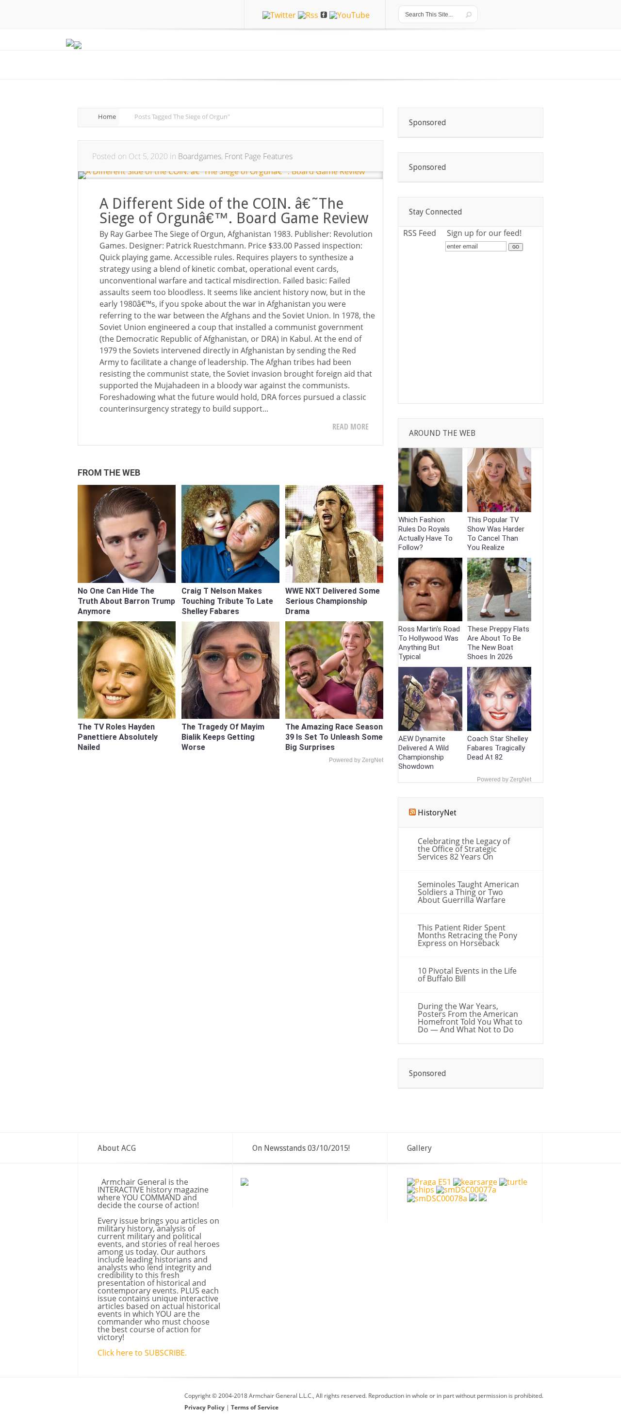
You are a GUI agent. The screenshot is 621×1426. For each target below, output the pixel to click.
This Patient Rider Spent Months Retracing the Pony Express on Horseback (467, 935)
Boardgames (199, 156)
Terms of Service (254, 1407)
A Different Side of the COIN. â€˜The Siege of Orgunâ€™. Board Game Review (233, 211)
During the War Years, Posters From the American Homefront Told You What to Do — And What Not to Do (470, 1018)
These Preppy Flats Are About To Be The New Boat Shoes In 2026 (498, 643)
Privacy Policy (205, 1407)
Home (107, 116)
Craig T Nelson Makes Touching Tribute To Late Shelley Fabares (227, 601)
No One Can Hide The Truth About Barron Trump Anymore (126, 601)
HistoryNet (437, 812)
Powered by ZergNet (356, 760)
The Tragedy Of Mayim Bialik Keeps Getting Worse (222, 737)
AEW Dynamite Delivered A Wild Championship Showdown (423, 752)
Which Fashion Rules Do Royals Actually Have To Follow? (425, 533)
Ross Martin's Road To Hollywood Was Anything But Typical (429, 643)
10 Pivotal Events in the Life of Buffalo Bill (467, 974)
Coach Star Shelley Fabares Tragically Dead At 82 (497, 748)
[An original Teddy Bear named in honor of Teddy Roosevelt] (473, 1198)
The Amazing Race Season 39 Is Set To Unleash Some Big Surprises (334, 737)
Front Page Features (259, 156)
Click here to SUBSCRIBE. (142, 1352)
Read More (350, 427)
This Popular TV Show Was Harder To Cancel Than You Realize (495, 533)
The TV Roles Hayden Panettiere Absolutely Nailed (118, 737)
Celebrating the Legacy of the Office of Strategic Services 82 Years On (464, 849)
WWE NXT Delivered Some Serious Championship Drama (332, 601)
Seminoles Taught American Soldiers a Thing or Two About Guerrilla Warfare (468, 892)
